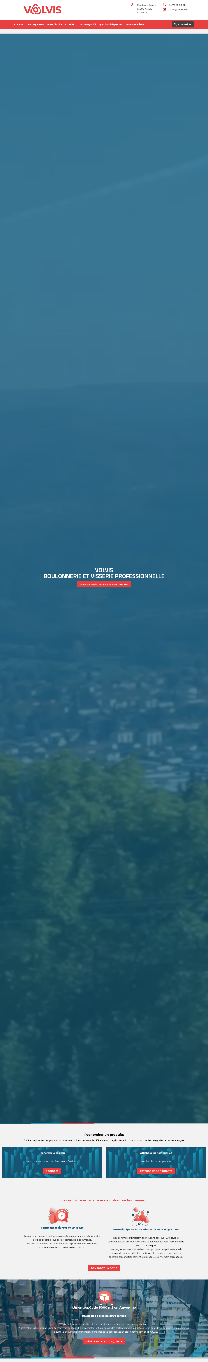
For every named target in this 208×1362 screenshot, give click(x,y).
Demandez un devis (104, 1268)
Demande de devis (134, 24)
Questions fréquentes (110, 24)
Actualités (70, 24)
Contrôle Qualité (87, 24)
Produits (18, 24)
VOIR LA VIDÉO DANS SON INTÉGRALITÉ (104, 584)
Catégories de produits (156, 1171)
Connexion (184, 24)
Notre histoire (54, 24)
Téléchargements (35, 24)
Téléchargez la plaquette (104, 1341)
